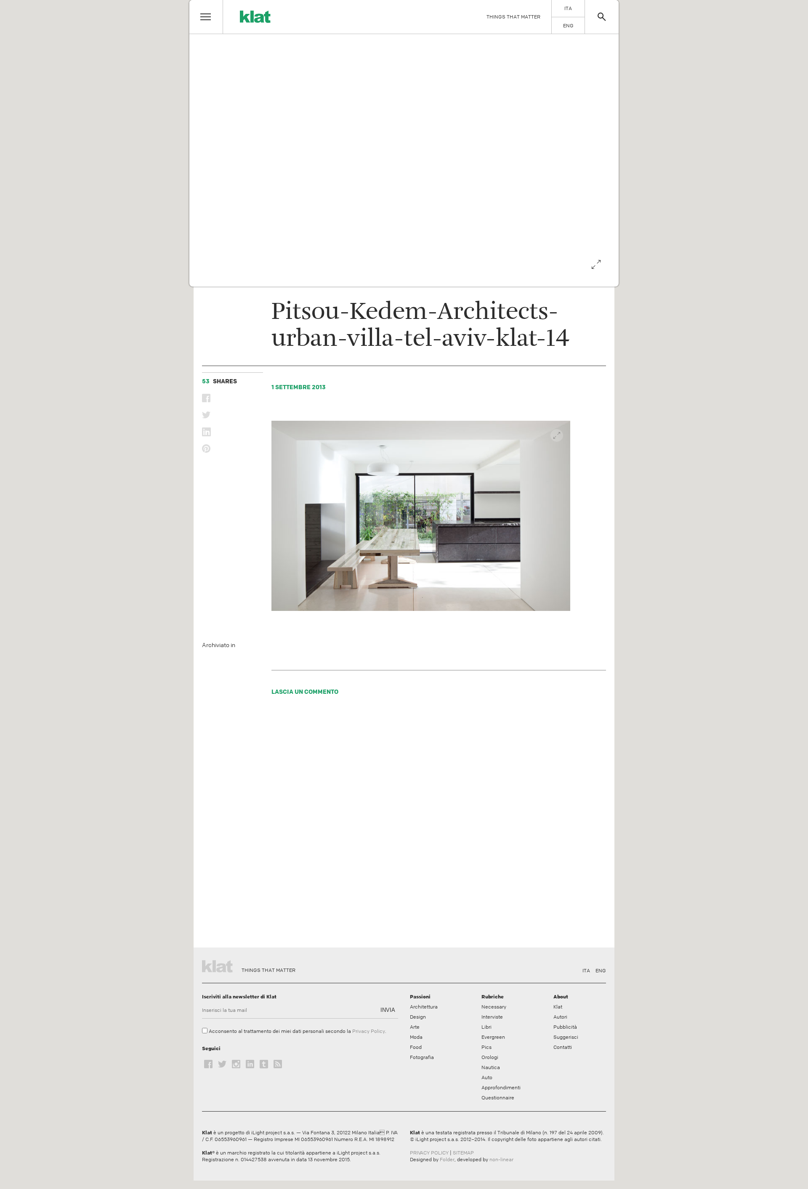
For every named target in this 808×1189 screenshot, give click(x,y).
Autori (560, 1017)
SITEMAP (463, 1152)
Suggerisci (565, 1037)
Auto (486, 1077)
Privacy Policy (368, 1031)
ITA (586, 970)
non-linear (501, 1159)
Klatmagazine (219, 965)
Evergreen (493, 1037)
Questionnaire (497, 1097)
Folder (447, 1159)
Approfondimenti (501, 1087)
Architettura (424, 1006)
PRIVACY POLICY (429, 1152)
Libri (486, 1027)
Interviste (492, 1017)
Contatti (562, 1047)
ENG (600, 970)
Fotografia (422, 1057)
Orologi (489, 1057)
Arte (415, 1027)
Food (416, 1047)
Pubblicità (565, 1027)
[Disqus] (421, 824)
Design (418, 1017)
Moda (416, 1037)
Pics (486, 1047)
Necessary (493, 1006)
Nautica (490, 1067)
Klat (557, 1006)
